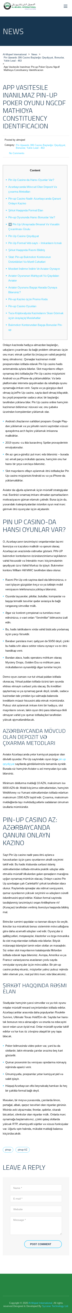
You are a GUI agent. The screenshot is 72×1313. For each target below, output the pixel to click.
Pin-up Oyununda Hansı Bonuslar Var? (31, 217)
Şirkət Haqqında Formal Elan (25, 210)
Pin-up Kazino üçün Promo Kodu (28, 299)
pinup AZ (22, 1149)
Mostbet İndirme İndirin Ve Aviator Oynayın (34, 268)
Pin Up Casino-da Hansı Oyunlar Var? (31, 179)
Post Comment (40, 1244)
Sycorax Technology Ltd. (55, 1306)
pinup (8, 1149)
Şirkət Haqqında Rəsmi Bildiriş (26, 250)
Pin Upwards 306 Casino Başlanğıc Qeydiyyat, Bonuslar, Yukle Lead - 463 (41, 146)
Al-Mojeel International (40, 1303)
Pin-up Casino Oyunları (22, 306)
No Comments (16, 153)
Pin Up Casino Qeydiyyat (23, 236)
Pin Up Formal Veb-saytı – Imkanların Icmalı (35, 243)
